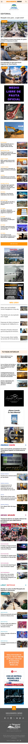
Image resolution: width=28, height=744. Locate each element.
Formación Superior (7, 455)
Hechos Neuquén (6, 525)
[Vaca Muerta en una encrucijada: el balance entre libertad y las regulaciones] (22, 233)
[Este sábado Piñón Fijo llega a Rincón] (22, 504)
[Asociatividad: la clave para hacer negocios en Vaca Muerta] (14, 66)
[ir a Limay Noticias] (8, 585)
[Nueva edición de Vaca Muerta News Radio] (22, 356)
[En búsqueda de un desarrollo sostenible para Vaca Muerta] (22, 216)
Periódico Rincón (5, 483)
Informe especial (5, 183)
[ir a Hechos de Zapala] (8, 515)
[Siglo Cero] (20, 740)
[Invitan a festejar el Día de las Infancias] (22, 631)
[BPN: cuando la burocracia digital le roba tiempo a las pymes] (22, 158)
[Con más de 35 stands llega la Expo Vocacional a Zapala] (22, 563)
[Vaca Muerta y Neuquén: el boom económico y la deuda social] (22, 167)
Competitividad (4, 167)
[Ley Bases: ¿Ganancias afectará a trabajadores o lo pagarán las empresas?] (22, 208)
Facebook (5, 718)
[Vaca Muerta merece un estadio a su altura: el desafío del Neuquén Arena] (22, 150)
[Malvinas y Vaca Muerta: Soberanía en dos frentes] (22, 192)
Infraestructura (5, 150)
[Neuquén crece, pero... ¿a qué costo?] (14, 20)
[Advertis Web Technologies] (18, 740)
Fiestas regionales (5, 572)
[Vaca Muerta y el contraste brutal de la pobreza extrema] (22, 175)
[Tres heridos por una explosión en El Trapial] (23, 314)
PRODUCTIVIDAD (4, 158)
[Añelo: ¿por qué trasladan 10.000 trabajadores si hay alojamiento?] (23, 306)
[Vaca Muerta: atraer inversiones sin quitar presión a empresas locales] (14, 43)
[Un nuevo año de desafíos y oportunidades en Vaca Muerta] (22, 200)
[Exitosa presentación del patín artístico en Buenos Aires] (22, 612)
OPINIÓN (3, 175)
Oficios (2, 494)
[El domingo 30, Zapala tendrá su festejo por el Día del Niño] (22, 553)
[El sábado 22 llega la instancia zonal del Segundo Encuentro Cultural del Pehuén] (22, 544)
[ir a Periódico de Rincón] (8, 445)
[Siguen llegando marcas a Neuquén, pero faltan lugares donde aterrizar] (22, 142)
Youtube (17, 718)
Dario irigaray (4, 200)
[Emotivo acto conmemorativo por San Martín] (22, 473)
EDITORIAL (3, 192)
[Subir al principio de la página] (14, 708)
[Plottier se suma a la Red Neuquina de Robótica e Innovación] (14, 592)
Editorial (4, 21)
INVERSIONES (4, 142)
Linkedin (11, 718)
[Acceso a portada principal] (14, 2)
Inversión (4, 67)
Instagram (8, 718)
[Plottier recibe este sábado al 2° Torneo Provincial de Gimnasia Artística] (22, 621)
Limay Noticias (5, 593)
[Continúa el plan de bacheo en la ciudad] (22, 641)
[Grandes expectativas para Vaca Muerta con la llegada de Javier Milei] (22, 224)
